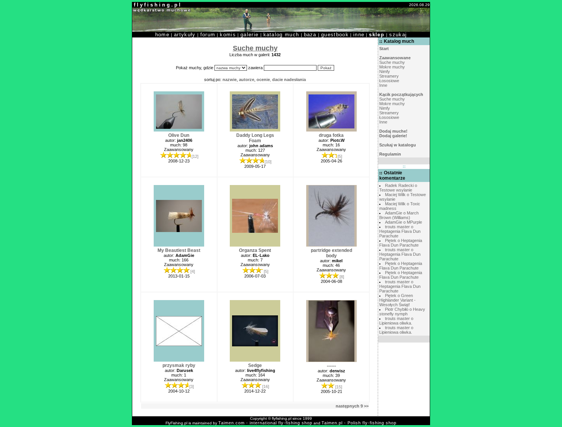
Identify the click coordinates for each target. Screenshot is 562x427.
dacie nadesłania (289, 79)
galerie (249, 34)
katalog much (281, 34)
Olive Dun (178, 135)
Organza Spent (255, 250)
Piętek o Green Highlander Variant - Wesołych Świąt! (397, 300)
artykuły (185, 34)
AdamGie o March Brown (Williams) (399, 215)
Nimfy (384, 71)
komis (228, 34)
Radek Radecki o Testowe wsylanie (398, 187)
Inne (383, 85)
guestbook (335, 34)
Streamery (389, 76)
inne (358, 34)
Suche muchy (392, 62)
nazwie (230, 79)
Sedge (255, 365)
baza (310, 34)
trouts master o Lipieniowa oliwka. (396, 320)
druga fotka (331, 135)
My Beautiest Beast (179, 250)
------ (331, 366)
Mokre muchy (392, 67)
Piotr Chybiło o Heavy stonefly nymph (402, 311)
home (162, 34)
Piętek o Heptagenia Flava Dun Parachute (400, 242)
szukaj (398, 34)
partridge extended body (331, 253)
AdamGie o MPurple (403, 222)
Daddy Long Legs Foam (255, 138)
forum (208, 34)
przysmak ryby (178, 365)
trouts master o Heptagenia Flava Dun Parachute (400, 231)
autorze (246, 79)
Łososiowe (389, 80)
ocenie (263, 79)
